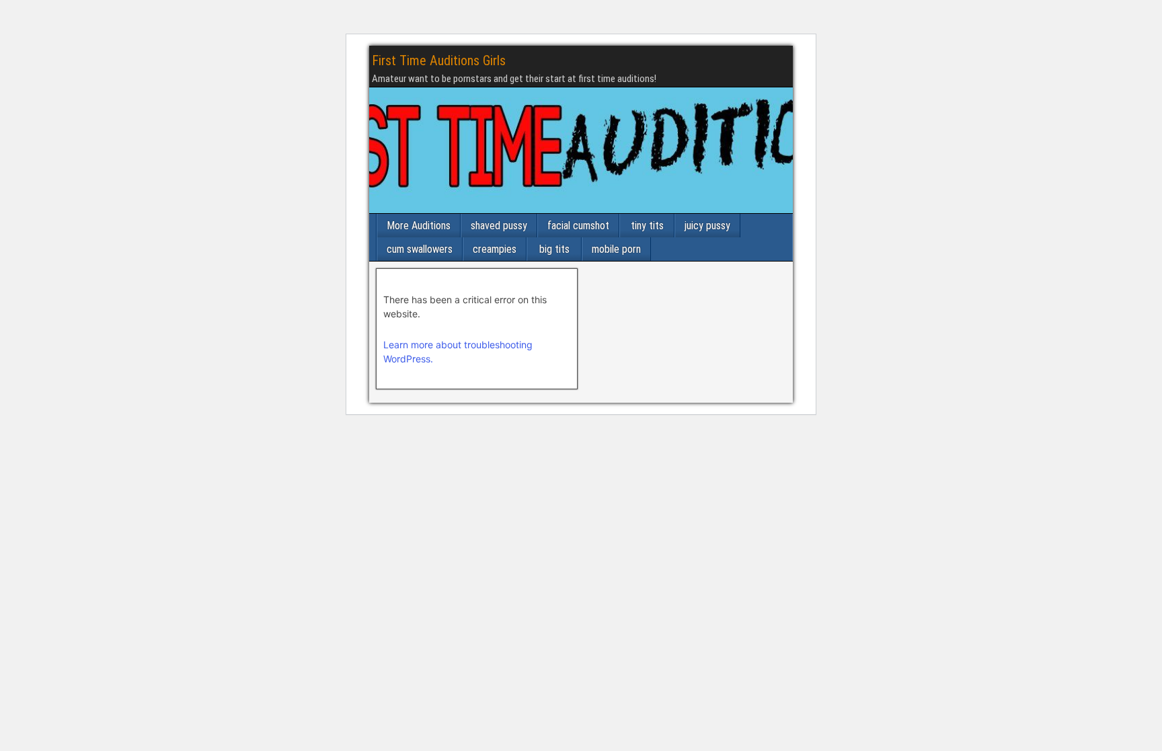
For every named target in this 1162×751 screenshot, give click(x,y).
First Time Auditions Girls (439, 60)
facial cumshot (578, 225)
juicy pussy (707, 225)
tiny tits (647, 225)
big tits (554, 249)
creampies (494, 249)
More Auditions (419, 225)
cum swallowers (420, 249)
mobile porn (616, 249)
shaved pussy (499, 225)
